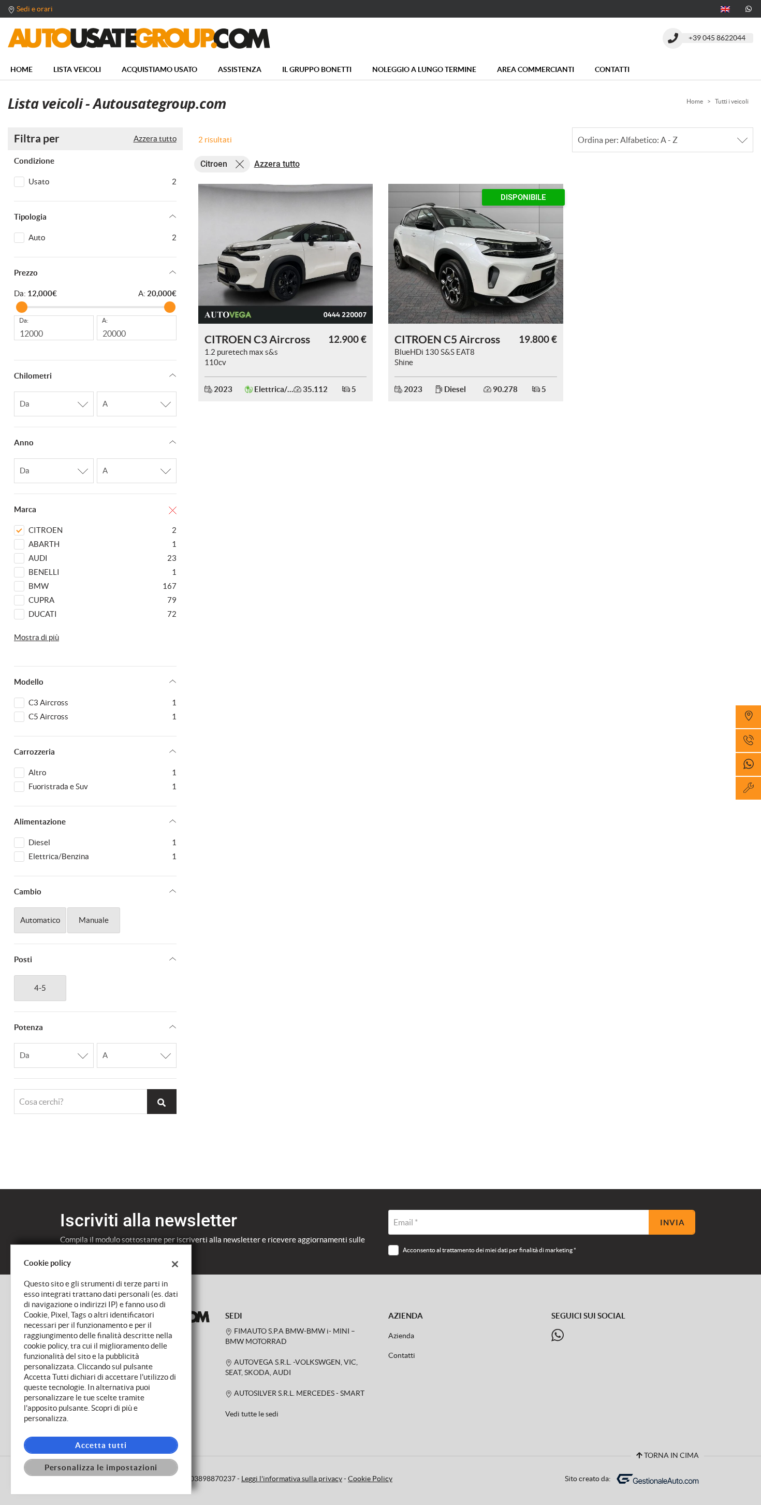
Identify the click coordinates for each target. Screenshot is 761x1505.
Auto (102, 237)
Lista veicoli (77, 69)
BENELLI (102, 572)
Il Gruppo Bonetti (317, 69)
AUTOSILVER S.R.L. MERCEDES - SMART (298, 1393)
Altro (102, 772)
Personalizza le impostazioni (101, 1467)
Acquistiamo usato (159, 69)
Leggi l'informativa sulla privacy (291, 1479)
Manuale (94, 920)
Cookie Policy (370, 1479)
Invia (672, 1222)
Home (21, 69)
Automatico (40, 920)
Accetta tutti (100, 1445)
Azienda (401, 1336)
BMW (102, 586)
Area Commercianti (535, 69)
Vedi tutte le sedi (252, 1414)
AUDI (102, 558)
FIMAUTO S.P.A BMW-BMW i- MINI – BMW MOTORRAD (290, 1336)
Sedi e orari (35, 9)
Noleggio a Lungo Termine (424, 69)
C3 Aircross (102, 702)
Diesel (102, 842)
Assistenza (239, 69)
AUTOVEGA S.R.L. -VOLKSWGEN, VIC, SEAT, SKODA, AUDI (291, 1367)
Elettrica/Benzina (102, 856)
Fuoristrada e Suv (102, 786)
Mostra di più (36, 637)
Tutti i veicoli (732, 101)
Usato (102, 181)
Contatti (612, 69)
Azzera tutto (155, 138)
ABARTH (102, 544)
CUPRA (102, 600)
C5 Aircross (102, 716)
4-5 (40, 987)
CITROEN (102, 530)
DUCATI (102, 614)
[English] (725, 8)
